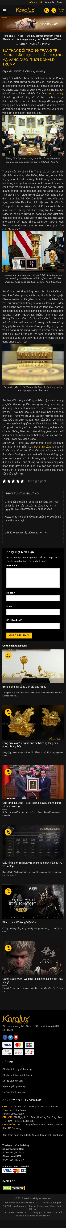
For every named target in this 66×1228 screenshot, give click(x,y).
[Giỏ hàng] (61, 10)
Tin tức (19, 35)
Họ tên (10, 593)
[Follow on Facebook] (5, 1037)
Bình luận (12, 565)
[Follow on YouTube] (15, 1037)
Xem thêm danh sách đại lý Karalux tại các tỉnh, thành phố (32, 1135)
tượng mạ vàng (54, 93)
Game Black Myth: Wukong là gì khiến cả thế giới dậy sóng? (32, 980)
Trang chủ (7, 35)
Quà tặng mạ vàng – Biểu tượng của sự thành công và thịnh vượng (31, 804)
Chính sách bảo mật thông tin (17, 1075)
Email (10, 606)
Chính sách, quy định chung (17, 1069)
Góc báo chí (35, 2)
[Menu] (4, 10)
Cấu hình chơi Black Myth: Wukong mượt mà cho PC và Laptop (32, 864)
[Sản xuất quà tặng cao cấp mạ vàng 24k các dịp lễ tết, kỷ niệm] (25, 10)
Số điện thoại (14, 620)
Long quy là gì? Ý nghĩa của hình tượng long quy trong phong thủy (30, 745)
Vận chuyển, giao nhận (14, 1086)
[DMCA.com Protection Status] (14, 1188)
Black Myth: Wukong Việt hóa (19, 922)
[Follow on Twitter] (10, 1037)
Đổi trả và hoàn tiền (12, 1080)
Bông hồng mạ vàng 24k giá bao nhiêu (24, 686)
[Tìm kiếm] (46, 10)
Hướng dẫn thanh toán (14, 1092)
